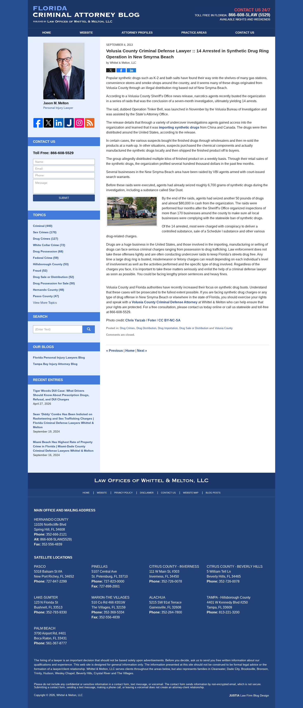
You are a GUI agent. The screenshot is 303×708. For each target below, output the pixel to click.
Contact (244, 32)
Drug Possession (48, 251)
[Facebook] (38, 123)
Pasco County (46, 296)
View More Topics (45, 302)
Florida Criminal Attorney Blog (86, 14)
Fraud (40, 270)
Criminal (42, 225)
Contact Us (168, 492)
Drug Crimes (127, 328)
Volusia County (224, 328)
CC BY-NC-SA (170, 320)
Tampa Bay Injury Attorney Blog (55, 364)
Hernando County (48, 289)
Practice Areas (194, 32)
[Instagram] (79, 123)
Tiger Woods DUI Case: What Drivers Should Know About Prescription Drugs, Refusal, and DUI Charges (61, 395)
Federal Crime (46, 257)
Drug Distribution (146, 328)
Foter (152, 320)
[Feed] (90, 123)
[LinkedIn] (59, 123)
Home (46, 32)
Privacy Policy (123, 492)
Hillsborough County (51, 264)
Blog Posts (213, 492)
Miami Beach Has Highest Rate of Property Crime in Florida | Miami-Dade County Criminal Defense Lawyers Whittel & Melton (63, 446)
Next (142, 350)
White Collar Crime (49, 245)
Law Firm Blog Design (249, 695)
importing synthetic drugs (179, 127)
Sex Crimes (44, 232)
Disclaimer (147, 492)
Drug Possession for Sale (54, 283)
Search (88, 329)
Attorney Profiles (137, 32)
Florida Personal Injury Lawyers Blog (59, 357)
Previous (114, 350)
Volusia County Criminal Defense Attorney (164, 302)
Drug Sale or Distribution (193, 328)
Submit (64, 197)
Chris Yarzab (135, 320)
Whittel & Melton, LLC (69, 695)
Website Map (190, 492)
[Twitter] (48, 123)
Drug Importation (168, 328)
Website (86, 32)
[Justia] (69, 123)
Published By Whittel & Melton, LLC (232, 14)
